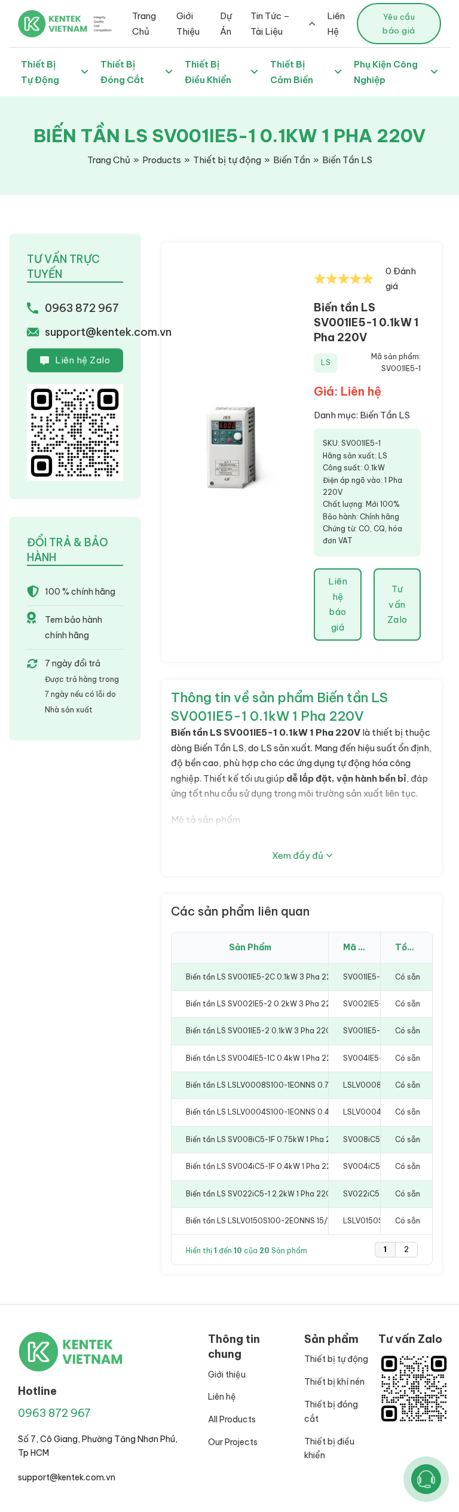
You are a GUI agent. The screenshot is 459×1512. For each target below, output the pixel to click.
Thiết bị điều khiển (329, 1448)
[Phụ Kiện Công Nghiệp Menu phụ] (434, 72)
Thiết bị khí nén (334, 1381)
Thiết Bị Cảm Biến (291, 72)
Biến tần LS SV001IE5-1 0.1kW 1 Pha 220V (366, 322)
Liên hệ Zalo (82, 360)
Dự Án (226, 23)
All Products (232, 1419)
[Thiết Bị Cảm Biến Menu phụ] (338, 72)
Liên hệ (222, 1396)
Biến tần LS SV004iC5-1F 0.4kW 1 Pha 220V (263, 1166)
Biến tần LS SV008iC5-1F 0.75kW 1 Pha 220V (265, 1139)
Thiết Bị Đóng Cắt (122, 72)
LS (326, 362)
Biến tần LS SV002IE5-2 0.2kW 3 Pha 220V (263, 1003)
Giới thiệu (227, 1374)
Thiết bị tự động (336, 1359)
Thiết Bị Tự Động (40, 72)
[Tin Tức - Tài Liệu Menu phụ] (312, 23)
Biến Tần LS (385, 415)
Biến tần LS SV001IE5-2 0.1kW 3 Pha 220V (261, 1030)
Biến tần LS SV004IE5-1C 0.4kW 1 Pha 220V (263, 1058)
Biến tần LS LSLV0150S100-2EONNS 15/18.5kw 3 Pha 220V (290, 1220)
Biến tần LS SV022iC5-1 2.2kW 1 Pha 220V (261, 1193)
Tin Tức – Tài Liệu (270, 23)
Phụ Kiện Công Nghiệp (386, 72)
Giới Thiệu (188, 23)
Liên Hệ (336, 23)
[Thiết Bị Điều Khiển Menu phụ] (254, 72)
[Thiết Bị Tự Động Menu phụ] (84, 72)
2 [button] (406, 1249)
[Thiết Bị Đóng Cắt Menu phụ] (169, 72)
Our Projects (233, 1442)
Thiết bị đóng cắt (331, 1411)
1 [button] (385, 1249)
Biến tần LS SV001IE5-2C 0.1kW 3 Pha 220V (263, 976)
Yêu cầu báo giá (398, 23)
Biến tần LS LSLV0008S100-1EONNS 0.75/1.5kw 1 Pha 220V (291, 1085)
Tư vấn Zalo (397, 604)
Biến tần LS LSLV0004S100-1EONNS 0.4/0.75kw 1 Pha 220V (293, 1111)
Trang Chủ (144, 23)
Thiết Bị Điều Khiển (208, 72)
